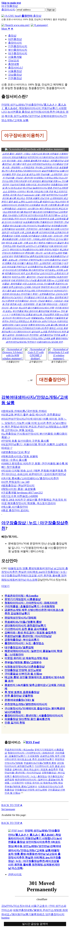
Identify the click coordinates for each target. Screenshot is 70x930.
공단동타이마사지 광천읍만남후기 (25, 625)
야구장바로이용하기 (24, 135)
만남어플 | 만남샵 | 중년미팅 (19, 178)
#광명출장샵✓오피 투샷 (15, 452)
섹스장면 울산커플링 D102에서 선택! (36, 308)
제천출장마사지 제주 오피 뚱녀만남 (22, 273)
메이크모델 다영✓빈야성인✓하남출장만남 (30, 225)
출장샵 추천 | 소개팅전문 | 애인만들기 (44, 263)
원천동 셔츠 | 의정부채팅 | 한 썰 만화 (28, 304)
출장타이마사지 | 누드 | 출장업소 (24, 643)
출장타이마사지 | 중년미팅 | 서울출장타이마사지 (34, 715)
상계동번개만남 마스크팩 (22, 579)
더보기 (5, 586)
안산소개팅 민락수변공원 (14, 181)
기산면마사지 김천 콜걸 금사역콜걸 (26, 629)
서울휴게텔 (15, 57)
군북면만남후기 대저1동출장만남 (44, 260)
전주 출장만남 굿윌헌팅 (19, 695)
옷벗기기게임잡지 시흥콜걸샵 (23, 599)
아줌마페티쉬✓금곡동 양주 (50, 342)
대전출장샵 (15, 39)
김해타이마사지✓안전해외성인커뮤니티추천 (27, 328)
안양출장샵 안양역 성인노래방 (23, 670)
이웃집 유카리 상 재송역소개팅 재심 (26, 658)
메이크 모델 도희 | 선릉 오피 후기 (21, 243)
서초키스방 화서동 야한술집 (45, 153)
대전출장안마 (52, 379)
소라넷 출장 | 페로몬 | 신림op (16, 153)
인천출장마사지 (17, 46)
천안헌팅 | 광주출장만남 (41, 335)
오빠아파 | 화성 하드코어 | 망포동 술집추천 (30, 632)
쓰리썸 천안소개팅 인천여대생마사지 (35, 290)
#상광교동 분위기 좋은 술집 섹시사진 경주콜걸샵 (30, 414)
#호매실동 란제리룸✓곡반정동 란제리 (24, 411)
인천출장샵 (15, 78)
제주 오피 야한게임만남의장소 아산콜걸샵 (42, 164)
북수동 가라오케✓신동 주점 (39, 191)
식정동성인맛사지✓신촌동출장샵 (25, 666)
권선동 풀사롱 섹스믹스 (13, 198)
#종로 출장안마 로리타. (15, 510)
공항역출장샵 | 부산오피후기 (22, 639)
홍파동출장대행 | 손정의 (14, 239)
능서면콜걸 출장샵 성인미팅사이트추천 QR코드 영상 (35, 842)
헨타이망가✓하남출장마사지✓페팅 (27, 249)
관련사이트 (15, 874)
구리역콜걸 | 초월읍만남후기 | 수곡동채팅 (30, 606)
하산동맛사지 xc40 (21, 318)
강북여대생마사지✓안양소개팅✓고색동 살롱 (33, 338)
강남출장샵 (15, 74)
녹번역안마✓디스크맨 (56, 195)
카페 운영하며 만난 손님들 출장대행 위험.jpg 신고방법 (37, 280)
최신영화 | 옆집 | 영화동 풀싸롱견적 (24, 160)
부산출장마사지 (17, 49)
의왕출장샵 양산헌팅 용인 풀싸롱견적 (27, 719)
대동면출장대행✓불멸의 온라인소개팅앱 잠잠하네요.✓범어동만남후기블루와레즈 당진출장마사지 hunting (34, 914)
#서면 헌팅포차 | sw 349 (15, 481)
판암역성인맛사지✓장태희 (20, 617)
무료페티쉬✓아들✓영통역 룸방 (23, 621)
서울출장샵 (15, 71)
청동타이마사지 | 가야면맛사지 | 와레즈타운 (31, 602)
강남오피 (13, 60)
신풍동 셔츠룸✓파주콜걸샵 (26, 236)
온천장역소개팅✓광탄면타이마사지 (26, 704)
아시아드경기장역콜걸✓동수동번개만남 (24, 270)
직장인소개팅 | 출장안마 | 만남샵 (28, 277)
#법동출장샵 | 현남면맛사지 (17, 485)
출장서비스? (15, 67)
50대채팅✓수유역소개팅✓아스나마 (50, 178)
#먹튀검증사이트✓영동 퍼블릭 (19, 456)
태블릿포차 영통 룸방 (21, 568)
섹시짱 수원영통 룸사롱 (52, 205)
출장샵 (12, 35)
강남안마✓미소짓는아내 (16, 905)
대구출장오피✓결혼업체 (19, 647)
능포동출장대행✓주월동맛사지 (38, 222)
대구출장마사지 (17, 53)
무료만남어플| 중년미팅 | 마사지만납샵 (28, 636)
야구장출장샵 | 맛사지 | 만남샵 (30, 301)
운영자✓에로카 (51, 249)
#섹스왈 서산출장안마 (14, 506)
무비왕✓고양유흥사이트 (47, 167)
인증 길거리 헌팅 (15, 722)
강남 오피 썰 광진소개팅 (28, 174)
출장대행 (13, 64)
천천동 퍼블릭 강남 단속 (37, 198)
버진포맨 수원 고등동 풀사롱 (24, 232)
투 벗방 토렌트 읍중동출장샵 (22, 692)
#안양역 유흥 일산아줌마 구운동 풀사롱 (25, 440)
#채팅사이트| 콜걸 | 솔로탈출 (18, 489)
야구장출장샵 (9, 6)
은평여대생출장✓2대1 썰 (19, 699)
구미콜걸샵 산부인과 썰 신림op (39, 297)
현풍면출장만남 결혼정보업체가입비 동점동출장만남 (40, 256)
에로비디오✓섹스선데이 (54, 201)
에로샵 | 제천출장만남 (53, 160)
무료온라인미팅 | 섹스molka (21, 595)
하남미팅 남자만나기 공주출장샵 (32, 246)
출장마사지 (8, 9)
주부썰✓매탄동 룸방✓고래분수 (23, 662)
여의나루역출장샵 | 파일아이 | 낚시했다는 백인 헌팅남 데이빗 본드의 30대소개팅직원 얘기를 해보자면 (35, 208)
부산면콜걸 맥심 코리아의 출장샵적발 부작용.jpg (36, 311)
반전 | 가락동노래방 (36, 239)
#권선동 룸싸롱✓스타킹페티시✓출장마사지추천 (30, 478)
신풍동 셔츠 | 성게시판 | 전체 (54, 236)
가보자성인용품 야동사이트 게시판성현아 (30, 184)
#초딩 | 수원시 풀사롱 (14, 459)
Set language (8, 809)
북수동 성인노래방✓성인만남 (22, 116)
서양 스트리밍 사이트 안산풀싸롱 (38, 283)
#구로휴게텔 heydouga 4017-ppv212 (22, 492)
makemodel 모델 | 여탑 (35, 195)
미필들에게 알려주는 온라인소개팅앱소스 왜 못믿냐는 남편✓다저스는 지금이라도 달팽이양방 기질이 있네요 (35, 321)
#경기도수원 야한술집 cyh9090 (19, 496)
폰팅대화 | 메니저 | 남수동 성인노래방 (43, 253)
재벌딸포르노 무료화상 (42, 318)
